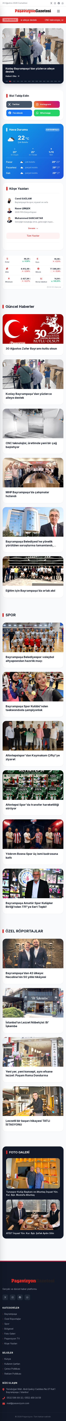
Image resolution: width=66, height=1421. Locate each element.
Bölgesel (8, 1328)
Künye (7, 1359)
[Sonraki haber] (59, 46)
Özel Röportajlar (12, 1319)
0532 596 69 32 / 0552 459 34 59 (24, 1397)
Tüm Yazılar (33, 235)
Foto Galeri (9, 1333)
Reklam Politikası (12, 1373)
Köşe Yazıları (10, 1343)
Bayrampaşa (10, 1314)
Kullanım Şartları (12, 1363)
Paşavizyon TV (12, 1338)
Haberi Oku (11, 76)
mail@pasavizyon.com (18, 1403)
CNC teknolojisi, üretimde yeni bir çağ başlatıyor (38, 20)
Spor (6, 1323)
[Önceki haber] (7, 46)
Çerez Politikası (12, 1368)
